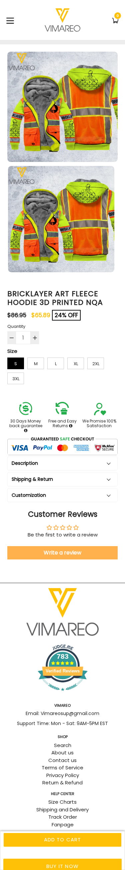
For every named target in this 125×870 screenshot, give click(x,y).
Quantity (16, 326)
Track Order (62, 816)
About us (62, 752)
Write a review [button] (62, 552)
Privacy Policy (62, 775)
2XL (95, 364)
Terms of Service (62, 767)
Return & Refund (62, 782)
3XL (15, 379)
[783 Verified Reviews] (62, 694)
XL (76, 364)
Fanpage (63, 824)
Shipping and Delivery (62, 809)
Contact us (62, 760)
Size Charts (62, 801)
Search (62, 745)
